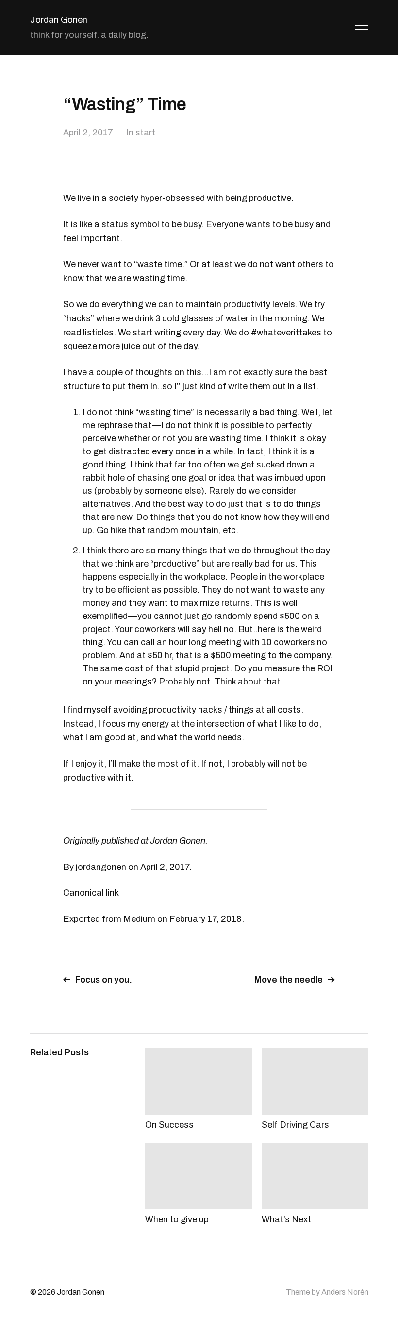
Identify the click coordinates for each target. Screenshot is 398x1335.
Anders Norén (344, 1292)
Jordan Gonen (58, 20)
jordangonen (101, 867)
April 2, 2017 (88, 132)
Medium (139, 919)
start (145, 132)
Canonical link (91, 893)
